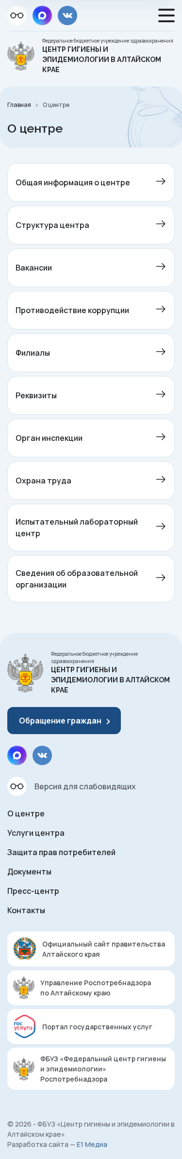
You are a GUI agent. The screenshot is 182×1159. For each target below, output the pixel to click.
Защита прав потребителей (61, 852)
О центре (26, 813)
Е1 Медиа (92, 1144)
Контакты (26, 910)
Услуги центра (36, 833)
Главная (19, 105)
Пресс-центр (33, 891)
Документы (29, 871)
